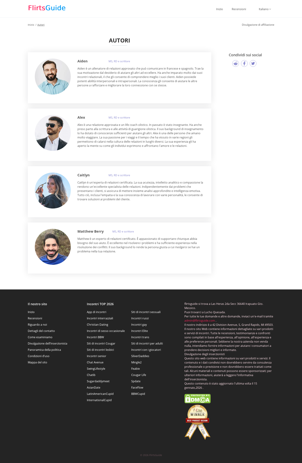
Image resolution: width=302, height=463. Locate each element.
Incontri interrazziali (100, 318)
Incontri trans (140, 337)
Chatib (91, 375)
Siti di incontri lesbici (100, 350)
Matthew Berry (90, 231)
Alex (81, 117)
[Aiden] (53, 77)
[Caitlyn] (53, 191)
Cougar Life (138, 375)
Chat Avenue (95, 362)
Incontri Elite (139, 331)
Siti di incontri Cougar (101, 343)
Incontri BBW (95, 337)
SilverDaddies (140, 356)
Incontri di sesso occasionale (106, 331)
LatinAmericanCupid (100, 394)
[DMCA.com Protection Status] (197, 402)
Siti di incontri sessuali (146, 312)
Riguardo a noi (37, 324)
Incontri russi (140, 318)
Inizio (219, 9)
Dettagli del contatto (41, 331)
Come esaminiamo (40, 337)
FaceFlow (137, 387)
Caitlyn (83, 175)
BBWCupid (138, 394)
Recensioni (239, 9)
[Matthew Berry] (53, 247)
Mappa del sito (37, 362)
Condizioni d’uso (38, 356)
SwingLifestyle (96, 369)
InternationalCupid (99, 400)
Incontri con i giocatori (146, 350)
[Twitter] (253, 63)
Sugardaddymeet (98, 381)
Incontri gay (139, 324)
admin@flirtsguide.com (199, 320)
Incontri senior (96, 356)
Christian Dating (97, 324)
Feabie (135, 369)
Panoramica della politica (44, 350)
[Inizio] (47, 8)
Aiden (82, 61)
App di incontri (96, 312)
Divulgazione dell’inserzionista (47, 343)
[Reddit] (235, 63)
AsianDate (93, 387)
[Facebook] (244, 63)
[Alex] (53, 133)
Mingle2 (136, 362)
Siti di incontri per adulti (147, 343)
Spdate (136, 381)
